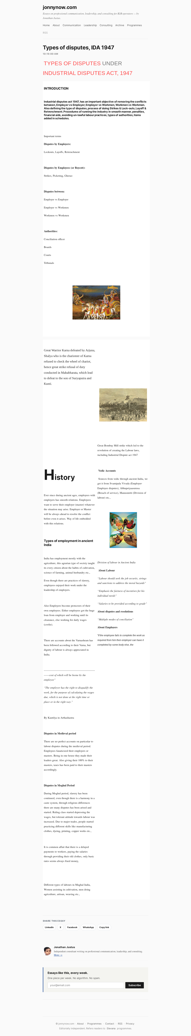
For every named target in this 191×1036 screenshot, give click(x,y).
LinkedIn (49, 927)
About (56, 25)
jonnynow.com (60, 7)
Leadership (90, 25)
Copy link (104, 927)
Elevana (111, 1028)
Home (46, 25)
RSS (45, 32)
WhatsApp (88, 927)
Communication (72, 25)
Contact (109, 1023)
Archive (119, 25)
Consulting (106, 25)
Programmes (134, 25)
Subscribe (134, 985)
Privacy (130, 1023)
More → (58, 955)
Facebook (72, 927)
